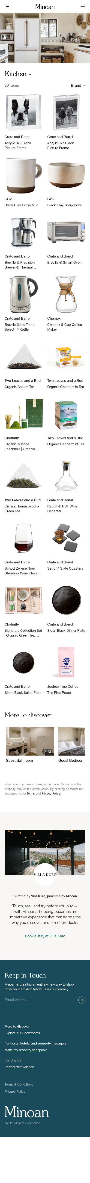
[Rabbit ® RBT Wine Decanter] (66, 485)
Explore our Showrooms (22, 1033)
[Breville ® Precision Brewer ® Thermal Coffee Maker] (24, 241)
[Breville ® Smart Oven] (66, 239)
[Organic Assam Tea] (24, 363)
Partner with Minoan (19, 1067)
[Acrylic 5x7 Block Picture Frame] (66, 122)
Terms (31, 793)
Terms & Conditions (19, 1084)
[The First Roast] (66, 669)
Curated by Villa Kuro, (45, 896)
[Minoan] (45, 6)
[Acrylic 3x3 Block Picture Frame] (24, 122)
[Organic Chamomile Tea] (66, 363)
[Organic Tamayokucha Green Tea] (24, 485)
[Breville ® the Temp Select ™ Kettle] (24, 303)
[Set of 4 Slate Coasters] (66, 545)
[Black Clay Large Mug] (24, 182)
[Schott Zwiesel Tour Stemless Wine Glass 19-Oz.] (24, 547)
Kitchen (16, 74)
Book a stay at (45, 936)
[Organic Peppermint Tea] (66, 420)
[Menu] (81, 6)
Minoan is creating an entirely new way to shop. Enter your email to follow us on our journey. (40, 986)
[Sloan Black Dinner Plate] (66, 607)
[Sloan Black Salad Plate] (24, 669)
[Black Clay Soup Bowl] (66, 182)
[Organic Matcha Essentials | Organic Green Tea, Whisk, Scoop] (24, 423)
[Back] (8, 6)
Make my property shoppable (26, 1050)
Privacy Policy (51, 793)
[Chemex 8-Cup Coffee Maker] (66, 303)
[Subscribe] (81, 1000)
